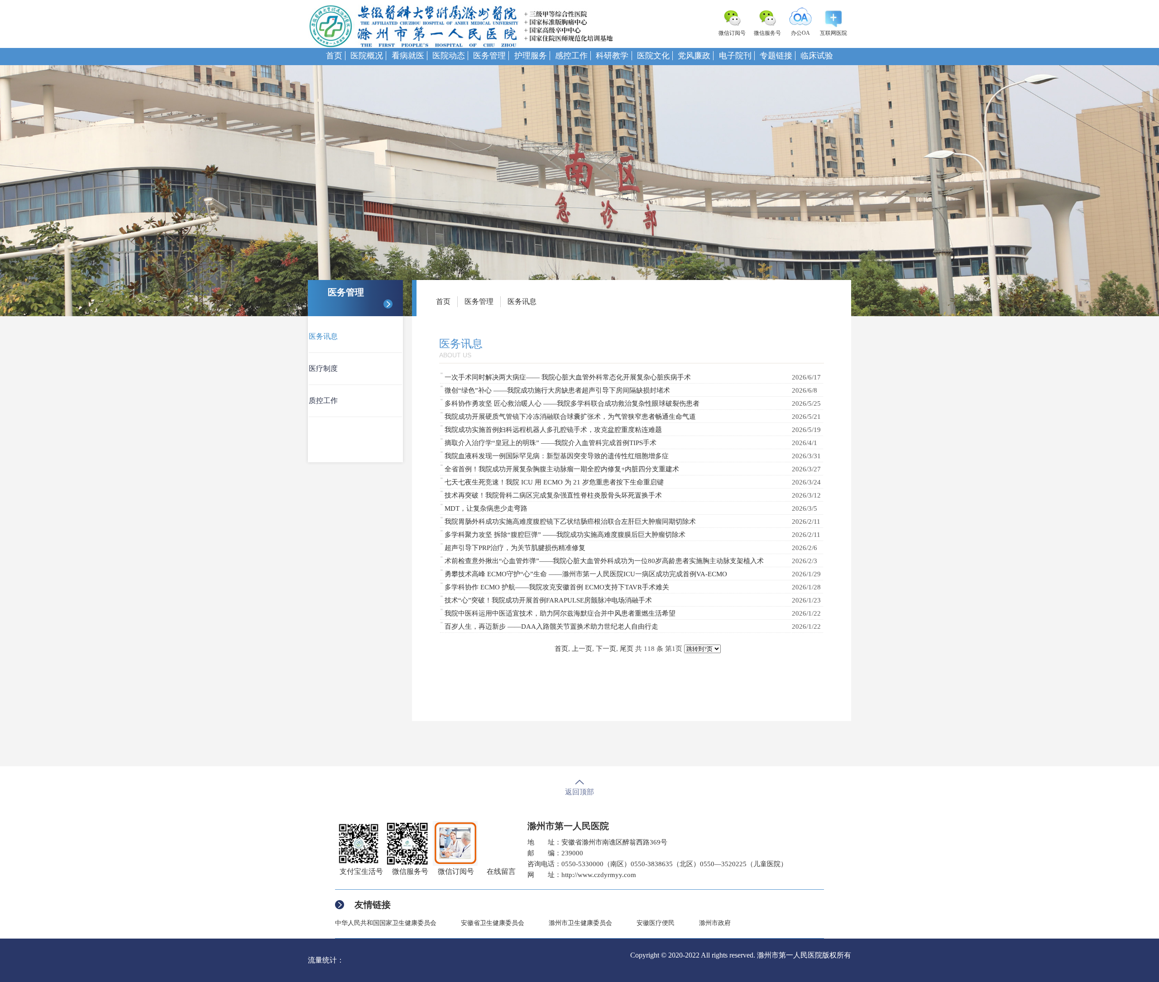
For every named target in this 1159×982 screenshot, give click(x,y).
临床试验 (816, 55)
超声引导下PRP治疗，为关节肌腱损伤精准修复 (515, 547)
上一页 (582, 648)
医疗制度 (323, 368)
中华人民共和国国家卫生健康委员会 (385, 923)
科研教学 (612, 55)
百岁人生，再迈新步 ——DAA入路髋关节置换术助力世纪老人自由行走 (551, 626)
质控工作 (323, 400)
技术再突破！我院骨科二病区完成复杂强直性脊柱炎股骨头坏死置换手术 (553, 495)
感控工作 (571, 55)
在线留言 (501, 871)
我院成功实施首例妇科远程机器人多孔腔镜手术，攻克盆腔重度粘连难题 (553, 429)
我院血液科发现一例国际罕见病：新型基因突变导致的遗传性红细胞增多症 (557, 456)
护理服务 (530, 55)
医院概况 (366, 55)
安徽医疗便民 (656, 923)
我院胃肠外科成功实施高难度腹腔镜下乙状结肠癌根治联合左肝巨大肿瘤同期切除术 (570, 521)
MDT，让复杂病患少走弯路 (486, 508)
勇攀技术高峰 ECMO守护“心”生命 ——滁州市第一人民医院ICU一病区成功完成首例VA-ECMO (586, 574)
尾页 (626, 648)
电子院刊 (735, 55)
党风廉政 (694, 55)
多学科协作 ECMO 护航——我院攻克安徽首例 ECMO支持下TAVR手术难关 (557, 587)
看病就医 (408, 55)
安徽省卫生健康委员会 (492, 923)
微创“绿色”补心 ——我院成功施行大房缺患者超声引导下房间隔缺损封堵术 (557, 390)
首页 (334, 55)
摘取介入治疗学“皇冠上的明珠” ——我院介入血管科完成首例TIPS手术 (550, 442)
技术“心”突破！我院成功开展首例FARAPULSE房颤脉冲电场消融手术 (548, 600)
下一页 (606, 648)
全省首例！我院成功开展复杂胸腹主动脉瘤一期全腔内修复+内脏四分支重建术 (562, 469)
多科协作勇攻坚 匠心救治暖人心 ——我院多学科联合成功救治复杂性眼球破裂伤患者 (572, 403)
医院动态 (448, 55)
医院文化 (653, 55)
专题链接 (776, 55)
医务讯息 (323, 336)
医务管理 (489, 55)
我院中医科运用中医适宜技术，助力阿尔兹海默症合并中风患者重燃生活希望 (560, 613)
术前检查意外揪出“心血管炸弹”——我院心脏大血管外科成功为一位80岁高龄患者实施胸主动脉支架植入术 (604, 561)
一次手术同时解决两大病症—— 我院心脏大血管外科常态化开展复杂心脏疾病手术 (568, 377)
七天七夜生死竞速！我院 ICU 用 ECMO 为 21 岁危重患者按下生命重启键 (554, 482)
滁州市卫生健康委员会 (580, 923)
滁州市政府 (715, 923)
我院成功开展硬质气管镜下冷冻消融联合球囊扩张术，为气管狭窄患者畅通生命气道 (570, 416)
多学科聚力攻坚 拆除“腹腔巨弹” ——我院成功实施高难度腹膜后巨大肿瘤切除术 (565, 534)
